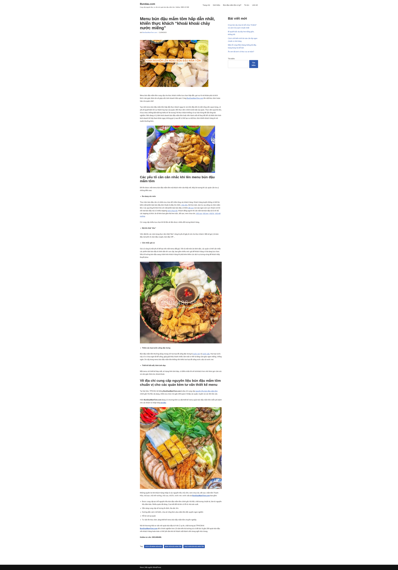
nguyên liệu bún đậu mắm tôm (206, 391)
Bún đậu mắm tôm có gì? (232, 5)
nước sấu (206, 354)
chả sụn (205, 213)
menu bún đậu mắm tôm (173, 546)
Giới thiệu (216, 5)
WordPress (157, 567)
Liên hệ (255, 5)
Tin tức (246, 5)
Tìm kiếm (231, 59)
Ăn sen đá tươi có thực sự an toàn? (241, 52)
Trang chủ (206, 5)
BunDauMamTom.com (149, 32)
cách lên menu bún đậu (153, 546)
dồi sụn (191, 208)
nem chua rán (172, 211)
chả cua (199, 213)
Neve (142, 567)
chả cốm (184, 205)
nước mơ (196, 354)
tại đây (163, 403)
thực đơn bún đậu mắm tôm (194, 546)
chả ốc (211, 213)
